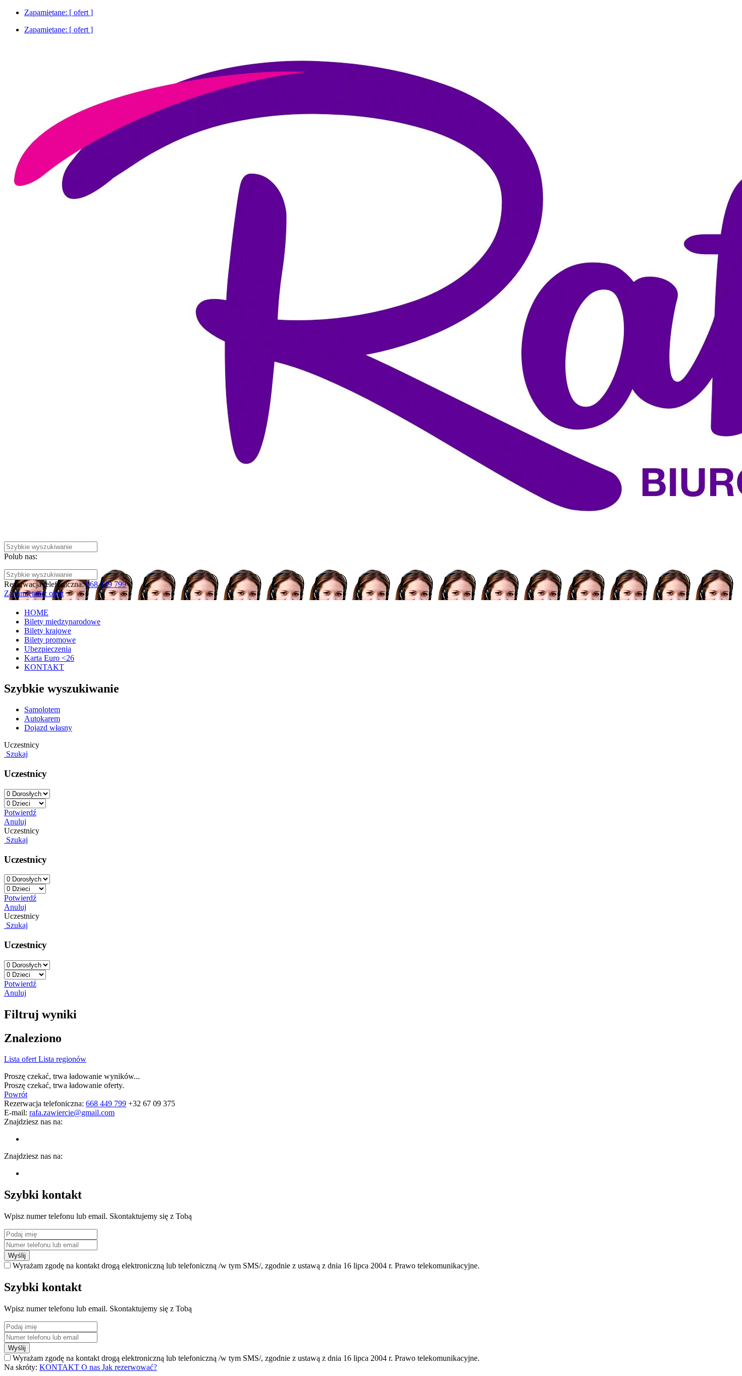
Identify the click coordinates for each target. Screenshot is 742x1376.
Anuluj (15, 821)
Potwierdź (20, 812)
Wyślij (17, 1255)
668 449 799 (106, 584)
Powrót (15, 1094)
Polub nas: (20, 556)
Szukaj (16, 754)
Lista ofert (21, 1059)
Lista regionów (62, 1059)
